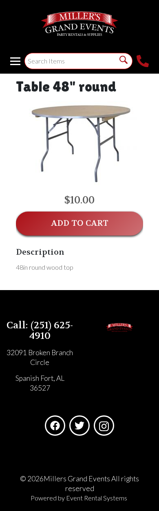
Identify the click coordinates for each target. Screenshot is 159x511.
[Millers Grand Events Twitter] (79, 425)
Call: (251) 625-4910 (40, 330)
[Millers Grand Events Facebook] (55, 425)
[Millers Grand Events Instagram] (104, 425)
